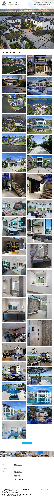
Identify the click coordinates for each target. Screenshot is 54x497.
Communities (35, 8)
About (10, 8)
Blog (42, 8)
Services (17, 8)
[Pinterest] (43, 489)
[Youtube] (47, 489)
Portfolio (23, 8)
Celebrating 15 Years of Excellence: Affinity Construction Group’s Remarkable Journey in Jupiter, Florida (18, 472)
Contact (47, 8)
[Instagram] (41, 489)
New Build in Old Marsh (6, 467)
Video (29, 8)
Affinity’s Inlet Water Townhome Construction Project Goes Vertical (18, 479)
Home (6, 8)
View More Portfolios (27, 443)
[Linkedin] (45, 489)
